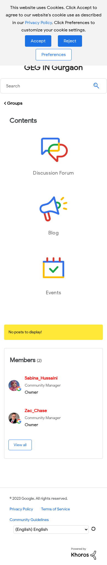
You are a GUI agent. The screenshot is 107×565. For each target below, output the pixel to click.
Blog (53, 233)
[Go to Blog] (53, 209)
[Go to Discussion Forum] (53, 149)
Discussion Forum (53, 173)
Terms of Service (55, 509)
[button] (38, 41)
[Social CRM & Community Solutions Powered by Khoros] (83, 553)
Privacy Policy (38, 22)
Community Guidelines (29, 519)
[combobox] (53, 85)
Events (53, 293)
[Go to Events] (53, 269)
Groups (14, 103)
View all (20, 445)
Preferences (53, 54)
